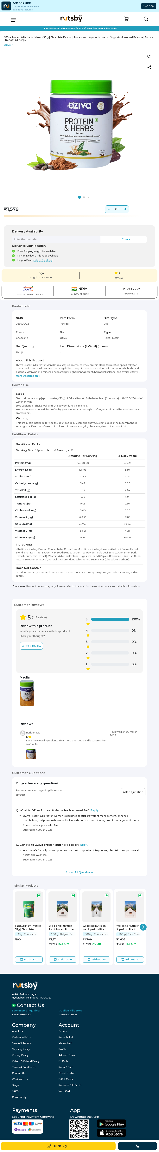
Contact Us (18, 1073)
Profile (63, 1049)
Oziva (7, 44)
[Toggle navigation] (13, 19)
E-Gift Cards (66, 1079)
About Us (17, 1031)
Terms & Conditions (23, 1067)
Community (19, 1097)
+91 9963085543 (68, 1014)
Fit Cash (63, 1061)
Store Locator (67, 1073)
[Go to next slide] (143, 927)
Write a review (31, 646)
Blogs (15, 1085)
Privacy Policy (20, 1055)
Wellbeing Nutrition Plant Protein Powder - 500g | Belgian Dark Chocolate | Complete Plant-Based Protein (62, 928)
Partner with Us (21, 1037)
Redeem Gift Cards (70, 1085)
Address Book (67, 1055)
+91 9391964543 (21, 1014)
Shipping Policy (21, 1049)
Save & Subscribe (22, 1043)
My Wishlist (65, 1043)
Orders (63, 1031)
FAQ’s (15, 1091)
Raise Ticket (66, 1037)
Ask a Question (133, 792)
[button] (126, 18)
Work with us (20, 1079)
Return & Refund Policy (26, 1061)
